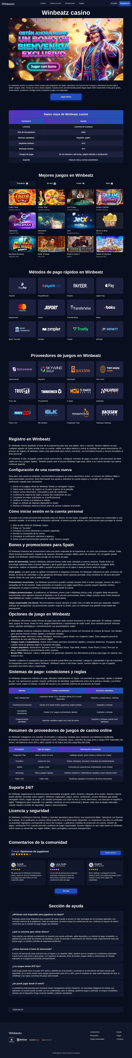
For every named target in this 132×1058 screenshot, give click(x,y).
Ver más (66, 891)
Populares (21, 183)
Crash (79, 183)
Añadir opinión (110, 853)
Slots (108, 183)
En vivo (50, 183)
